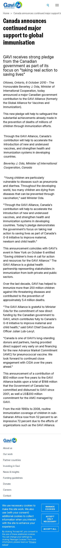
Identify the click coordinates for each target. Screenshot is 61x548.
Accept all (49, 529)
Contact (7, 495)
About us (7, 448)
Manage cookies (50, 507)
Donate (7, 483)
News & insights (11, 472)
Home (6, 13)
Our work (8, 454)
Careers (7, 489)
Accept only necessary (50, 519)
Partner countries (12, 460)
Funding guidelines (13, 478)
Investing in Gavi (11, 466)
